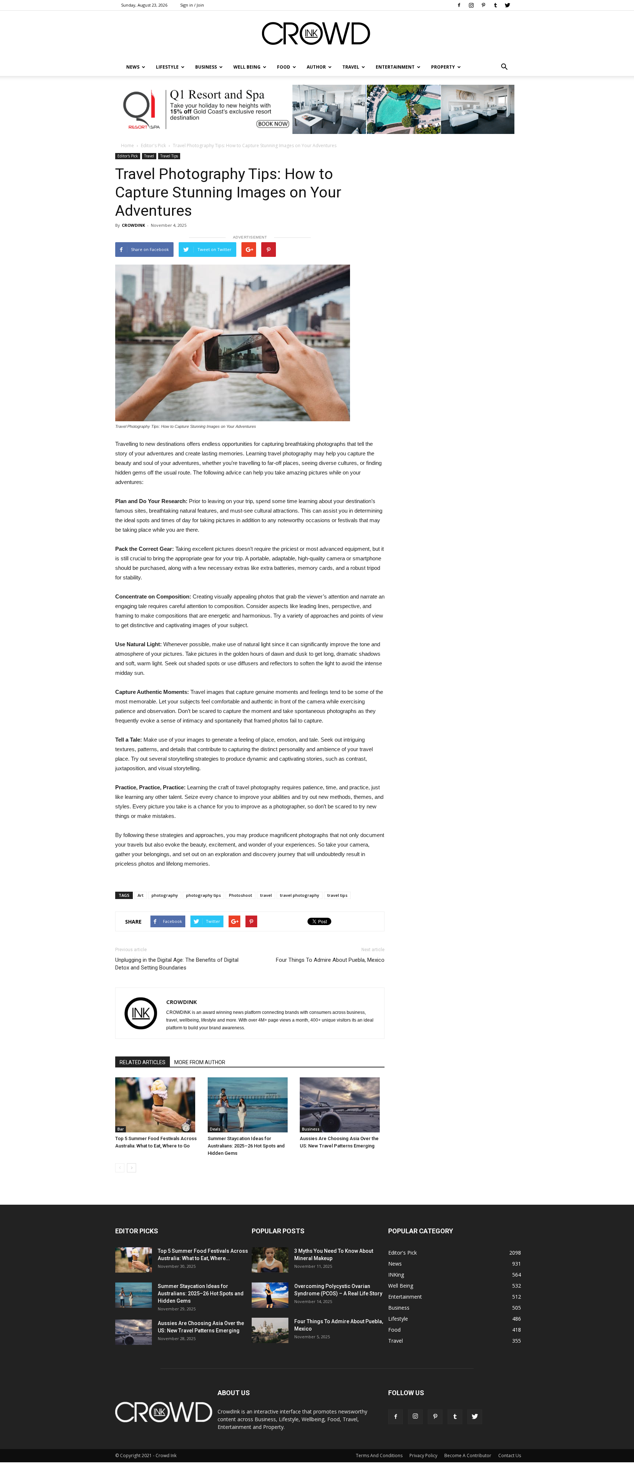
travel (266, 895)
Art (140, 895)
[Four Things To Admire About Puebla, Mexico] (270, 1330)
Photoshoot (240, 895)
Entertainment (395, 67)
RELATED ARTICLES (142, 1062)
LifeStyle (167, 67)
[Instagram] (471, 5)
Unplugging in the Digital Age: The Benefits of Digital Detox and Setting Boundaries (176, 964)
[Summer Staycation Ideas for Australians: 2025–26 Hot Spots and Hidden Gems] (250, 1104)
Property (443, 67)
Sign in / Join (192, 5)
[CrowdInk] (317, 35)
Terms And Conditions (379, 1455)
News (395, 1263)
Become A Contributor (467, 1455)
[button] (504, 67)
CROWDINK (133, 225)
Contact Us (509, 1455)
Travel (350, 67)
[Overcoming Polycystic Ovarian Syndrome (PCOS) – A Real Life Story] (270, 1295)
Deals (215, 1129)
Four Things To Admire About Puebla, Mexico (330, 960)
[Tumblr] (495, 5)
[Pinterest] (483, 5)
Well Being (246, 67)
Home (127, 145)
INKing (396, 1274)
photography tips (203, 895)
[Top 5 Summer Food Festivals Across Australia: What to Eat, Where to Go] (157, 1104)
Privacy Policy (423, 1455)
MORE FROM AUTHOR (199, 1062)
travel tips (337, 895)
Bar (120, 1129)
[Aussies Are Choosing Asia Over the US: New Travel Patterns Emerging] (342, 1104)
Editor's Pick (153, 145)
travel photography (299, 895)
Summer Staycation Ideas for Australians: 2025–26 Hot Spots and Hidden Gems (246, 1146)
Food (283, 67)
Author (316, 67)
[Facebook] (458, 5)
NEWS (132, 67)
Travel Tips (169, 156)
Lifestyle (398, 1318)
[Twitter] (507, 5)
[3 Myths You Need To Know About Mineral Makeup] (270, 1260)
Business (206, 67)
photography (165, 895)
